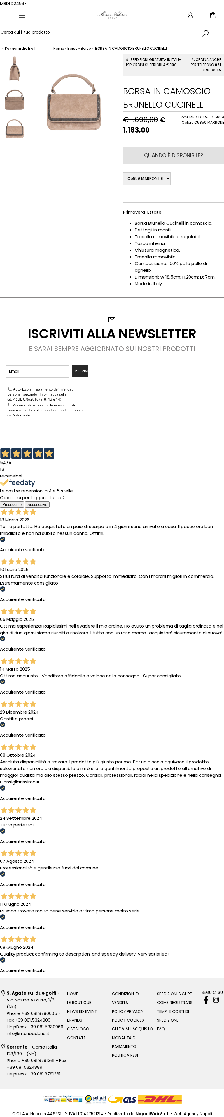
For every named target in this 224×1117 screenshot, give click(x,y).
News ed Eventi (82, 1011)
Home (58, 48)
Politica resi (125, 1055)
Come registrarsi (175, 1003)
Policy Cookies (128, 1020)
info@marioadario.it (28, 1033)
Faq (161, 1029)
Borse (72, 48)
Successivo (37, 504)
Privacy (74, 394)
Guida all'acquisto (132, 1029)
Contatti (77, 1038)
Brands (74, 1020)
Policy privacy (127, 1011)
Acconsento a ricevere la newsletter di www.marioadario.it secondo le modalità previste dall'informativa (47, 410)
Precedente (12, 504)
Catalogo (78, 1029)
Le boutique (79, 1003)
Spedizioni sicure (174, 994)
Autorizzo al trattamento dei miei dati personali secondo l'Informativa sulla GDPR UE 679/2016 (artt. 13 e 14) (43, 394)
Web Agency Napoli (193, 1114)
